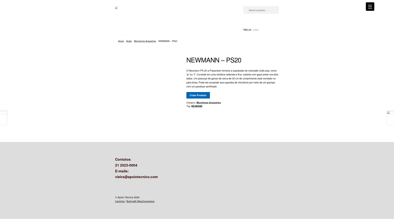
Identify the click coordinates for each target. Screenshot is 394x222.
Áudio (129, 41)
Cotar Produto (198, 95)
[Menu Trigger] (370, 6)
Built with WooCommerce (140, 201)
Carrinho (120, 201)
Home (121, 41)
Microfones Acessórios (145, 41)
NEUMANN (196, 106)
